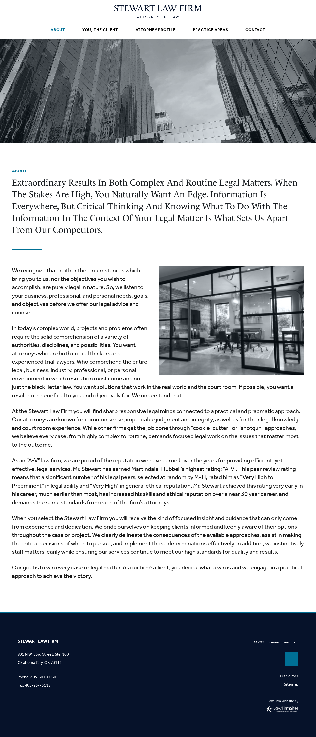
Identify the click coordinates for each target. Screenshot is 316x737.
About (58, 29)
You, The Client (100, 29)
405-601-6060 (43, 677)
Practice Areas (210, 29)
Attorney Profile (156, 29)
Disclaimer (289, 676)
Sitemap (291, 684)
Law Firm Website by (282, 701)
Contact (255, 29)
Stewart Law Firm (38, 641)
